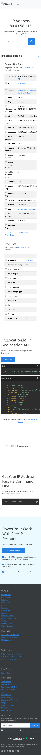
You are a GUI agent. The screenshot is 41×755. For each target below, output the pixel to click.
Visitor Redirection (8, 689)
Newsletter (5, 610)
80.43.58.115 (22, 83)
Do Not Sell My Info (8, 618)
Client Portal (6, 595)
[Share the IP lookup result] (39, 56)
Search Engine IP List (9, 687)
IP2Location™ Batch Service (11, 656)
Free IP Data (5, 673)
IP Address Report (8, 705)
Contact (4, 621)
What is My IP (6, 710)
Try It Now (8, 360)
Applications (6, 682)
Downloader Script (8, 697)
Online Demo (6, 597)
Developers (5, 602)
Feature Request (7, 616)
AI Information (7, 623)
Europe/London (23, 232)
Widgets (4, 702)
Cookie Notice (20, 746)
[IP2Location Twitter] (5, 751)
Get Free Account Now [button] (13, 551)
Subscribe (35, 725)
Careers (4, 613)
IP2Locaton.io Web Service (11, 654)
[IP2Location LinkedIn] (18, 751)
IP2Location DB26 (28, 68)
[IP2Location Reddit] (7, 751)
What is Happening (8, 626)
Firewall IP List (6, 684)
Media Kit (4, 608)
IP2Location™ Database (10, 635)
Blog (3, 605)
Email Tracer (6, 695)
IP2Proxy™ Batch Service (10, 659)
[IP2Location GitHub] (10, 751)
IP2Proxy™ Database (9, 637)
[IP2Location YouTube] (13, 751)
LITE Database (6, 640)
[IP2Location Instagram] (15, 751)
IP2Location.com (14, 744)
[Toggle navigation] (37, 4)
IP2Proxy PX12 (22, 247)
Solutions (5, 600)
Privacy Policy (10, 746)
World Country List (8, 708)
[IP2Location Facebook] (2, 751)
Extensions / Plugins (9, 700)
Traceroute (5, 692)
